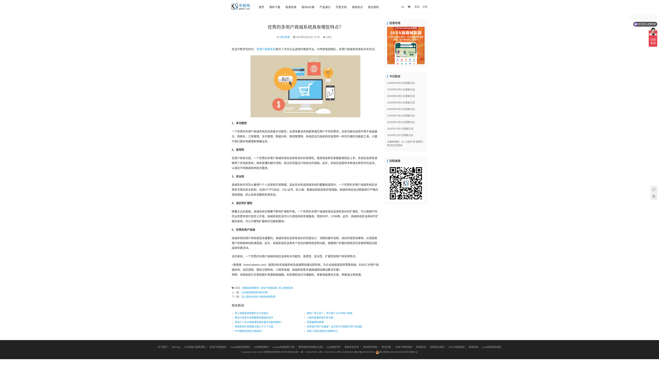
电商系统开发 (351, 347)
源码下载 (274, 7)
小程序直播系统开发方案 (320, 317)
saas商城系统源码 (240, 347)
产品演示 (325, 7)
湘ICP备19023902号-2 (364, 352)
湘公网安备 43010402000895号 (394, 352)
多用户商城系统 (266, 49)
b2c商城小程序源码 (194, 347)
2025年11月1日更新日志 (400, 135)
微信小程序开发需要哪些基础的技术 (254, 317)
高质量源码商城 (315, 322)
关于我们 (162, 347)
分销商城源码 (261, 347)
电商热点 (357, 7)
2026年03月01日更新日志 (401, 109)
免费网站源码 (437, 347)
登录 (417, 6)
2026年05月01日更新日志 (401, 89)
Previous (381, 44)
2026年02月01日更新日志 (401, 115)
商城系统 (421, 347)
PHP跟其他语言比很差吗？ (249, 331)
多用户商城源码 (217, 347)
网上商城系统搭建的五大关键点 (251, 313)
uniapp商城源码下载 (283, 347)
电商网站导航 (370, 347)
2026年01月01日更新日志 (401, 122)
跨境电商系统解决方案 (310, 347)
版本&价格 (308, 7)
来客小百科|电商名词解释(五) (322, 331)
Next (430, 44)
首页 (261, 7)
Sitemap (175, 347)
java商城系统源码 (491, 347)
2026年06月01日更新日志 (401, 83)
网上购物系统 (286, 287)
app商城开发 (333, 347)
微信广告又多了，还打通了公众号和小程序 (329, 313)
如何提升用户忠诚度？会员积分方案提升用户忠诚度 (334, 326)
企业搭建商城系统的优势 (254, 292)
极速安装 (290, 7)
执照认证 (413, 352)
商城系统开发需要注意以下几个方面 (254, 326)
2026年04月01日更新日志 (401, 96)
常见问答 (386, 347)
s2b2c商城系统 (456, 347)
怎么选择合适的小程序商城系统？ (259, 296)
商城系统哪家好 (250, 287)
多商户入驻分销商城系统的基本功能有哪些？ (259, 322)
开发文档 (341, 7)
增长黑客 (285, 37)
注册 (424, 6)
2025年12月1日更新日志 (400, 128)
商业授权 (373, 7)
